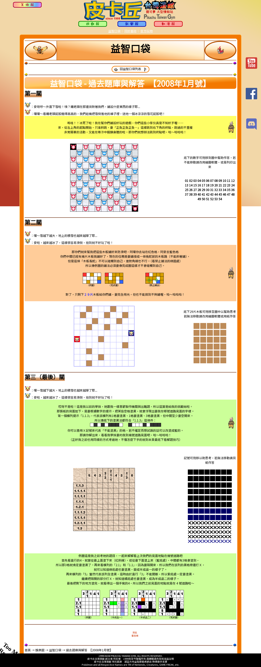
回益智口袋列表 (130, 68)
